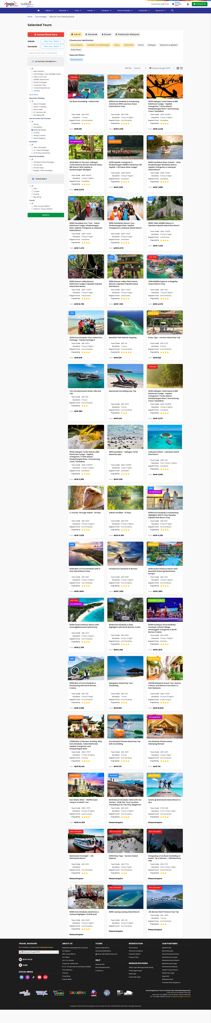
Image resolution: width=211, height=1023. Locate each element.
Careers (65, 973)
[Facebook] (21, 978)
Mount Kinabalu (40, 104)
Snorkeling (38, 127)
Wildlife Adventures (41, 79)
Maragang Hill (39, 115)
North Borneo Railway (170, 967)
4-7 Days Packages (41, 150)
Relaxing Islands (40, 130)
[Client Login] (188, 4)
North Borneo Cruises (169, 957)
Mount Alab (38, 109)
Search (45, 215)
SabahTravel (166, 948)
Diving (36, 124)
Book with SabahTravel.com (107, 954)
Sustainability (67, 979)
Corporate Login (135, 977)
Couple (36, 191)
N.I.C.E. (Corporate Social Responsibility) (76, 967)
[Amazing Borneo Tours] (11, 4)
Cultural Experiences (42, 88)
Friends (36, 194)
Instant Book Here (46, 34)
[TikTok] (33, 978)
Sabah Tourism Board (170, 970)
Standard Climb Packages (44, 162)
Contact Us (201, 4)
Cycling (37, 91)
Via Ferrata (38, 165)
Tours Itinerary (67, 970)
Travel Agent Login (135, 971)
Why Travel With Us (69, 954)
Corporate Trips (40, 85)
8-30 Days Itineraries (42, 153)
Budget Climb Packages (43, 170)
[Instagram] (27, 978)
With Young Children (42, 206)
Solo (35, 189)
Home (30, 17)
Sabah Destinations (102, 948)
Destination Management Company (75, 948)
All (32, 68)
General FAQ (100, 964)
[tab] (46, 61)
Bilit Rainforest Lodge (169, 963)
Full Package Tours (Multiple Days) (47, 74)
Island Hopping (39, 138)
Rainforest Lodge (168, 973)
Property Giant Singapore (171, 982)
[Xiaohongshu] (45, 978)
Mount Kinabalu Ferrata (170, 954)
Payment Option (134, 954)
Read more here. (46, 947)
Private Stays (39, 168)
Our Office (65, 957)
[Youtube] (39, 978)
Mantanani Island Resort (170, 960)
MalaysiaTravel (167, 979)
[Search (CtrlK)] (172, 10)
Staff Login (132, 974)
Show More (33, 95)
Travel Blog (66, 976)
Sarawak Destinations (103, 951)
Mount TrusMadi (40, 107)
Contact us (99, 971)
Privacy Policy (134, 957)
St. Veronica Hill (40, 112)
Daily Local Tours (40, 77)
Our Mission (66, 951)
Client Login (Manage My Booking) (141, 967)
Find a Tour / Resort (52, 41)
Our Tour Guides (68, 960)
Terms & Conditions (136, 951)
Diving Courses (39, 135)
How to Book (133, 948)
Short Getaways (40, 147)
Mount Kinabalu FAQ (102, 967)
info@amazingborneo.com (181, 997)
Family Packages (40, 82)
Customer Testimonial (70, 963)
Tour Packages (41, 17)
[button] (178, 68)
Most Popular (39, 71)
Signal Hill (165, 976)
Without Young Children (43, 209)
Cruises (36, 133)
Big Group (37, 197)
